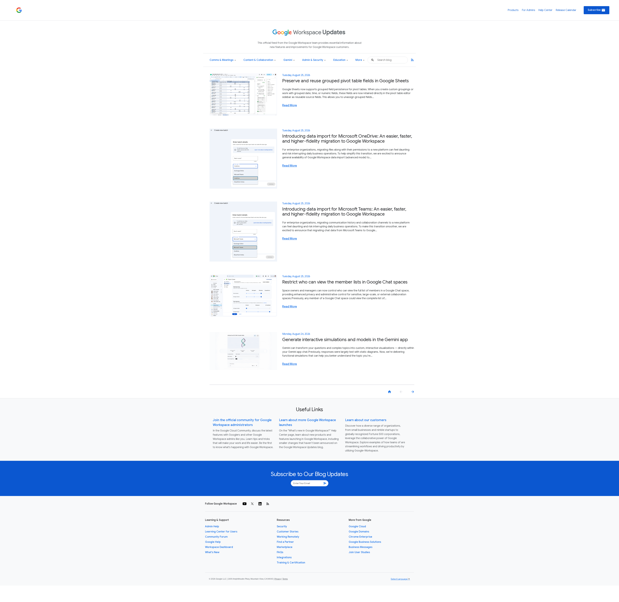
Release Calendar (566, 10)
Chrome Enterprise (360, 536)
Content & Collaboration (259, 60)
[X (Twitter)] (252, 504)
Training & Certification (291, 562)
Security (282, 526)
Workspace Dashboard (219, 547)
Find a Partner (285, 542)
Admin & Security (313, 60)
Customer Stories (287, 531)
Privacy (278, 579)
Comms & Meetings (223, 60)
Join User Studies (359, 552)
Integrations (284, 557)
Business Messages (360, 547)
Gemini (289, 60)
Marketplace (284, 547)
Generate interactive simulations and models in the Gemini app (345, 339)
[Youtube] (244, 504)
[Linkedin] (260, 504)
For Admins (528, 10)
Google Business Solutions (365, 542)
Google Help (213, 542)
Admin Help (212, 526)
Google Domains (359, 531)
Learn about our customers (365, 420)
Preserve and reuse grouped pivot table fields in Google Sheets (345, 81)
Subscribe (596, 10)
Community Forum (216, 536)
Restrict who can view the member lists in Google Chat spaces (345, 282)
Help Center (545, 10)
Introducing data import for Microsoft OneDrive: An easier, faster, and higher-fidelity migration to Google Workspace (347, 138)
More (359, 60)
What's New (212, 552)
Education (340, 60)
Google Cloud (357, 526)
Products (513, 10)
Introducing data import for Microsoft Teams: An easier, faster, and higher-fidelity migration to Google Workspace (344, 211)
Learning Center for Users (221, 531)
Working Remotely (288, 536)
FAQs (280, 552)
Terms (285, 579)
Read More (289, 105)
